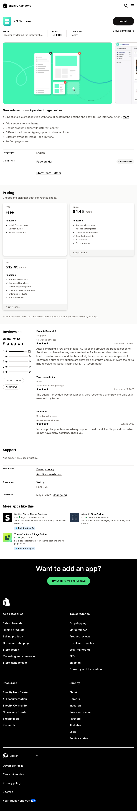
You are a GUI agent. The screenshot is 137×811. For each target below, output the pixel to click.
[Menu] (132, 5)
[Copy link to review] (58, 331)
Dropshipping (78, 623)
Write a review (13, 380)
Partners (75, 718)
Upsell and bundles (82, 643)
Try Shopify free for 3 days (69, 580)
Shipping (75, 662)
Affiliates (75, 725)
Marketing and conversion (19, 656)
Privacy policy (45, 469)
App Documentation (49, 474)
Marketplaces (78, 629)
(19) (60, 35)
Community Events (14, 712)
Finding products (13, 629)
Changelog (60, 494)
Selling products (13, 636)
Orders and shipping (16, 643)
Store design (11, 649)
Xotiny (74, 35)
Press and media (80, 712)
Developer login (13, 765)
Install (123, 21)
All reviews (11, 387)
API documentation (15, 698)
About (73, 692)
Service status (79, 738)
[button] (35, 521)
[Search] (126, 5)
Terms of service (13, 774)
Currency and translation (86, 669)
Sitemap (8, 791)
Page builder (44, 161)
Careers (75, 698)
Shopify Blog (11, 718)
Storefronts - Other (48, 172)
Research (9, 725)
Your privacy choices (16, 800)
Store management (15, 662)
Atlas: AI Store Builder (92, 514)
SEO (72, 656)
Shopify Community (15, 705)
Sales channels (12, 623)
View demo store (123, 30)
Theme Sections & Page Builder (30, 534)
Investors (76, 705)
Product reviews (80, 636)
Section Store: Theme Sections (30, 514)
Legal (73, 731)
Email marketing (80, 649)
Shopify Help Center (16, 692)
